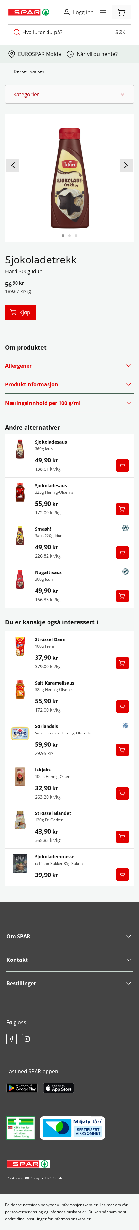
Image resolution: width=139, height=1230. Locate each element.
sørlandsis (46, 726)
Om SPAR (18, 936)
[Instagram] (27, 1039)
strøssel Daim (50, 639)
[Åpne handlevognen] (121, 12)
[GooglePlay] (22, 1088)
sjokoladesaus (51, 442)
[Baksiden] (69, 235)
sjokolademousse (54, 857)
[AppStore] (58, 1088)
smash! (43, 529)
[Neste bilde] (126, 165)
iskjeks (43, 770)
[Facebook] (11, 1039)
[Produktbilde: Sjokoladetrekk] (63, 235)
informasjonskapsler (67, 1212)
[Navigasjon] (103, 12)
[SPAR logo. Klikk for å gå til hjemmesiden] (29, 12)
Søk (120, 32)
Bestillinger (21, 983)
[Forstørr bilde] (69, 178)
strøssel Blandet (53, 813)
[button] (69, 94)
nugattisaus (48, 572)
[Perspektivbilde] (76, 235)
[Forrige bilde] (12, 165)
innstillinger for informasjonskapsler (58, 1219)
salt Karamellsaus (54, 683)
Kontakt (17, 959)
